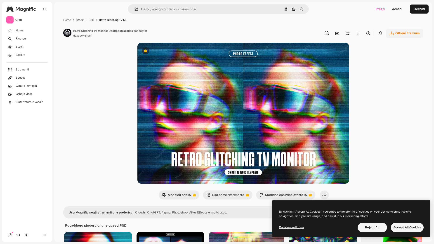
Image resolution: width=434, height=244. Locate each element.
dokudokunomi (82, 36)
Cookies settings (291, 227)
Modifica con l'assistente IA (283, 196)
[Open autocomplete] (134, 9)
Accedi (397, 9)
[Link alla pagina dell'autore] (67, 33)
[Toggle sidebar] (44, 9)
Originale (167, 51)
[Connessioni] (10, 235)
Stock (80, 20)
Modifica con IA (176, 196)
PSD (91, 20)
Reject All (372, 227)
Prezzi (380, 9)
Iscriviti (419, 9)
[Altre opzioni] (357, 33)
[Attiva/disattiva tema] (26, 235)
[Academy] (18, 235)
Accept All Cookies (407, 227)
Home (67, 20)
